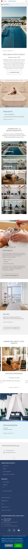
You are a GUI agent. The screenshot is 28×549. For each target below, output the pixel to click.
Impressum (4, 500)
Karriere (5, 484)
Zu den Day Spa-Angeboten (11, 328)
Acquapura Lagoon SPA (14, 57)
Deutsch (5, 1)
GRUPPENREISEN (7, 471)
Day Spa (6, 314)
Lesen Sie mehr (13, 387)
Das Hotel (4, 50)
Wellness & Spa (10, 50)
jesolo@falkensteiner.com (11, 452)
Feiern (4, 468)
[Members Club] (26, 1)
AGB (2, 504)
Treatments (7, 250)
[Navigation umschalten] (2, 4)
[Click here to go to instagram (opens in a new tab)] (14, 530)
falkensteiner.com (12, 1)
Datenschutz (5, 507)
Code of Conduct (6, 510)
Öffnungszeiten (10, 425)
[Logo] (14, 4)
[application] (14, 542)
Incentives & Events (8, 463)
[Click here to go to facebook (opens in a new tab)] (9, 530)
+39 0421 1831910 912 (10, 450)
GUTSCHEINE (6, 482)
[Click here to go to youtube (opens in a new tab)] (18, 530)
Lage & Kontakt (5, 497)
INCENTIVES (6, 466)
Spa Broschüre (14, 72)
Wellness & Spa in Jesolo (14, 54)
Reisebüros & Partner (8, 474)
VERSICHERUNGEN (7, 491)
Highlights (8, 112)
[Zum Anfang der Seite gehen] (14, 458)
